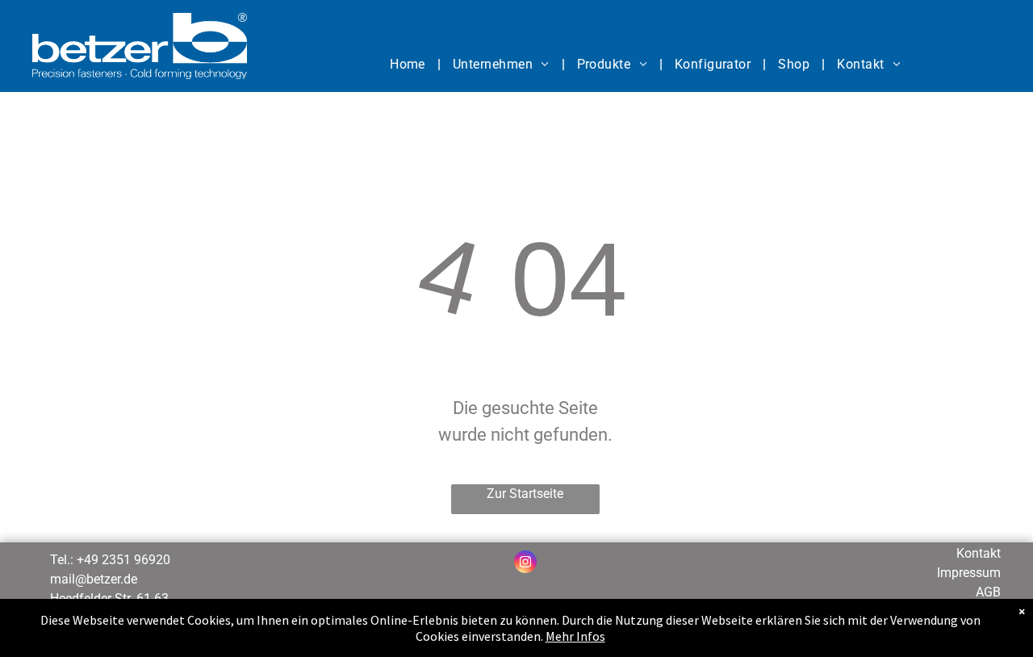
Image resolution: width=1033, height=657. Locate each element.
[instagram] (525, 563)
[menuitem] (409, 64)
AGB (988, 592)
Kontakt (978, 553)
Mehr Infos (575, 636)
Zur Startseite (525, 493)
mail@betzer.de (93, 579)
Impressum (969, 572)
